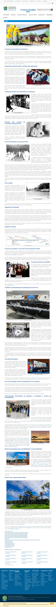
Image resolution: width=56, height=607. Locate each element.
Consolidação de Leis (8, 547)
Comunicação (41, 14)
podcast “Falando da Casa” (38, 526)
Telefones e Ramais (4, 588)
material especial (16, 366)
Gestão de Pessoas (4, 582)
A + (49, 3)
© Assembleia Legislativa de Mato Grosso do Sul (15, 599)
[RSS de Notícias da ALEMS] (29, 11)
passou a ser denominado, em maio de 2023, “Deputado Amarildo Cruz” (41, 465)
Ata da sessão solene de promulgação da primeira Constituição (16, 536)
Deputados (13, 14)
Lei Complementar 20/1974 (9, 543)
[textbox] (43, 9)
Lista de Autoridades (4, 585)
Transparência (49, 14)
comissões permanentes (33, 514)
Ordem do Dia (17, 575)
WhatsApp (28, 527)
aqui (32, 331)
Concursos (3, 577)
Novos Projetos (17, 577)
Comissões (16, 581)
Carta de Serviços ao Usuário (13, 528)
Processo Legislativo (22, 14)
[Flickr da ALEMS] (33, 9)
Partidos (10, 574)
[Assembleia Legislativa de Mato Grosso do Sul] (9, 8)
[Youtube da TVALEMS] (25, 9)
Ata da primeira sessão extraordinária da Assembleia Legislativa (16, 533)
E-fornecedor (50, 580)
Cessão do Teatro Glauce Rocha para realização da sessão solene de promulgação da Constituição (22, 539)
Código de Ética (27, 587)
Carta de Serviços (4, 576)
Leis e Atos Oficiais (33, 14)
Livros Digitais (34, 576)
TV (34, 421)
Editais (49, 574)
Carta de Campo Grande (29, 377)
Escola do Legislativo (4, 580)
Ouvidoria (42, 580)
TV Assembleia (34, 577)
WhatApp (31, 427)
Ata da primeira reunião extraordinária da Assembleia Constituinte (16, 532)
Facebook (12, 527)
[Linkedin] (35, 9)
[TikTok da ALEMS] (31, 9)
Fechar (52, 603)
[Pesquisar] (52, 10)
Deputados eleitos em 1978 (10, 545)
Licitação (5, 17)
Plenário (16, 580)
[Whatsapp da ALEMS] (27, 9)
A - (44, 3)
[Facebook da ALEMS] (21, 9)
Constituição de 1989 (8, 542)
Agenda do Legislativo (44, 581)
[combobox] (44, 10)
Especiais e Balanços (35, 574)
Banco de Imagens (35, 575)
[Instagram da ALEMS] (23, 9)
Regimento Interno (27, 586)
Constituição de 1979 (8, 541)
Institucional (6, 14)
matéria (37, 169)
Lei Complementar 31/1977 (9, 544)
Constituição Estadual (28, 581)
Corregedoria (11, 580)
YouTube (25, 428)
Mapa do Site (43, 582)
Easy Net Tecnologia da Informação (29, 599)
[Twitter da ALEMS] (29, 9)
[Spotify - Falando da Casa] (27, 11)
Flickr (24, 527)
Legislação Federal (27, 580)
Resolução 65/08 (21, 524)
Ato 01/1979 (7, 538)
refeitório (17, 470)
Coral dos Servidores (4, 581)
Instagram (21, 527)
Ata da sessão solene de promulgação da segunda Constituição (16, 537)
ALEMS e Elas (10, 285)
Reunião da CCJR (17, 576)
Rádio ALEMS (38, 421)
